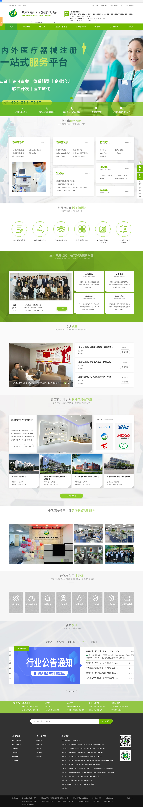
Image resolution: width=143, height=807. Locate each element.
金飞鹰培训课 (81, 27)
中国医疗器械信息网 (73, 706)
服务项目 (16, 736)
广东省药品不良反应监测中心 (31, 710)
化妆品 (102, 179)
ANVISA (47, 703)
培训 (71, 331)
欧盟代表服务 (60, 156)
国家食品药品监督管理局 (29, 798)
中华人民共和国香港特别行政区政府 (31, 706)
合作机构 (39, 752)
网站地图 (95, 5)
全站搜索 (106, 721)
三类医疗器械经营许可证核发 (65, 181)
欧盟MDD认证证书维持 (80, 153)
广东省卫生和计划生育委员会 (120, 706)
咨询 (140, 170)
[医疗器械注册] (71, 73)
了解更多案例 (71, 496)
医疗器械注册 (16, 740)
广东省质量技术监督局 (52, 710)
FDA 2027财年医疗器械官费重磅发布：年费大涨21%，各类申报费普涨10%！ (110, 651)
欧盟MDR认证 (77, 150)
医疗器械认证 (16, 744)
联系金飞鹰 (114, 5)
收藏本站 (104, 5)
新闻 (71, 630)
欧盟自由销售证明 (79, 156)
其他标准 (103, 156)
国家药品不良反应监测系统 (80, 798)
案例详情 (28, 446)
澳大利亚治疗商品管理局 (29, 801)
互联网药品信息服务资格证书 (123, 175)
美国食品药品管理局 (83, 801)
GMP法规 (103, 153)
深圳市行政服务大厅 (95, 710)
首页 (11, 27)
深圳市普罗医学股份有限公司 (22, 420)
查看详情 (125, 352)
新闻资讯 (97, 27)
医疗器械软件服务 (60, 27)
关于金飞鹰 (26, 27)
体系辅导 (15, 752)
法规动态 (49, 642)
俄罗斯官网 (26, 703)
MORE (42, 142)
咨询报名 (125, 347)
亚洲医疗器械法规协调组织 (65, 801)
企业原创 (82, 642)
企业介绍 (39, 740)
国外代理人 (33, 153)
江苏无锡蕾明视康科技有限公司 (118, 476)
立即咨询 (61, 308)
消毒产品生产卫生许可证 (123, 179)
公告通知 (60, 642)
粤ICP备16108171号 (74, 784)
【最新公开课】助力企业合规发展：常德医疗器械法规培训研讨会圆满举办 (108, 347)
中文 (122, 5)
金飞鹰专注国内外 (71, 515)
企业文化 (39, 744)
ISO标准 (103, 150)
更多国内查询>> (116, 710)
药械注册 (42, 27)
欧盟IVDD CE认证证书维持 (64, 153)
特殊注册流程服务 (18, 156)
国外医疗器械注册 (35, 150)
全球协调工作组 (108, 801)
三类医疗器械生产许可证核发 (65, 190)
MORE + (71, 691)
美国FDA (118, 153)
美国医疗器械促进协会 (47, 801)
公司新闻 (94, 642)
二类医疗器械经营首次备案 (65, 184)
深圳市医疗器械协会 (28, 804)
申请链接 (127, 798)
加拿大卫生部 (109, 798)
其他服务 (15, 760)
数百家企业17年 (71, 404)
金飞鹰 (71, 125)
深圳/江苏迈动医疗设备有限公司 (87, 476)
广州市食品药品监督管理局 (75, 710)
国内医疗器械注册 (18, 150)
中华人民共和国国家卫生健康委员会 (98, 706)
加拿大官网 (70, 703)
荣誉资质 (39, 748)
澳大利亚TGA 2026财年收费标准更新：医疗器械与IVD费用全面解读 (106, 668)
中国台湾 (47, 706)
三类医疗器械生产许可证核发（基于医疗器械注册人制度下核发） (73, 187)
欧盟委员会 (96, 801)
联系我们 (39, 756)
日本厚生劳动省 (94, 703)
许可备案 (15, 748)
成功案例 (130, 27)
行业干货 (71, 642)
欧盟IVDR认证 (61, 150)
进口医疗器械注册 (18, 153)
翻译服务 (15, 756)
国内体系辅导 (119, 150)
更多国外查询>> (116, 703)
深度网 (91, 784)
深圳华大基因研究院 (19, 476)
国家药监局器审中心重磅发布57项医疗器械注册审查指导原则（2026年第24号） (111, 673)
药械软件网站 (130, 5)
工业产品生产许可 (106, 175)
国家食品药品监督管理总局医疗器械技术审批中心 (54, 798)
